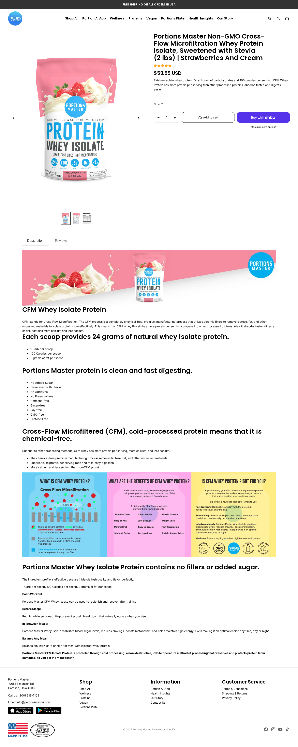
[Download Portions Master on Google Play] (48, 710)
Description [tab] (35, 240)
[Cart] (287, 18)
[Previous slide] (12, 119)
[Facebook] (266, 729)
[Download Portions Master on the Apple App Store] (20, 710)
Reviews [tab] (61, 240)
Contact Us (158, 702)
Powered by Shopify (163, 729)
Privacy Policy (231, 698)
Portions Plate (88, 707)
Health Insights (160, 693)
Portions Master (142, 729)
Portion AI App (160, 689)
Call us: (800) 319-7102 (23, 695)
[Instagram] (273, 729)
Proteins (84, 698)
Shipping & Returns (234, 693)
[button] (162, 65)
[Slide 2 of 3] (76, 218)
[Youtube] (280, 729)
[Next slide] (139, 119)
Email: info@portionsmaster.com (29, 702)
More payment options (263, 127)
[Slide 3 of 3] (86, 218)
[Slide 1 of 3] (65, 218)
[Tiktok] (287, 729)
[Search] (269, 18)
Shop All (84, 689)
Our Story (157, 698)
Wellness (85, 693)
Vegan (83, 702)
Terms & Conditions (235, 689)
